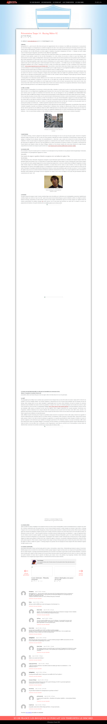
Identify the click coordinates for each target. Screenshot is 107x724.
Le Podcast (57, 2)
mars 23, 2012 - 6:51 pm (41, 628)
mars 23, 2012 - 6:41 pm (40, 591)
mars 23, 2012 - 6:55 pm (41, 637)
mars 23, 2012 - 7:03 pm (37, 656)
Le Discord (79, 2)
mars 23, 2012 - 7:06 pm (47, 618)
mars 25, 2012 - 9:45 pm (40, 704)
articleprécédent (26, 572)
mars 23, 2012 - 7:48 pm (44, 663)
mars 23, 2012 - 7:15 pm (49, 646)
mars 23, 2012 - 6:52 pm (49, 609)
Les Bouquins (46, 2)
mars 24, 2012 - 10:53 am (40, 688)
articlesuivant (81, 572)
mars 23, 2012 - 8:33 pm (41, 672)
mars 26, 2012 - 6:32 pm (49, 696)
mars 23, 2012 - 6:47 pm (38, 602)
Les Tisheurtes (68, 2)
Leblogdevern (32, 637)
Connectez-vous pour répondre (35, 598)
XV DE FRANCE (35, 2)
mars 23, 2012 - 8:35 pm (43, 680)
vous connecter (29, 712)
